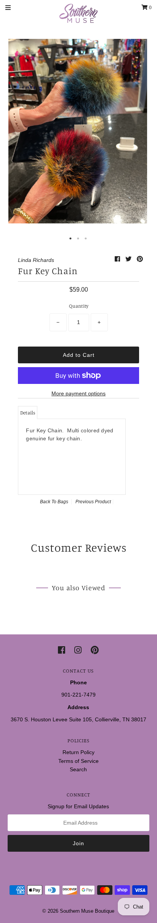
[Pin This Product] (140, 259)
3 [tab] (86, 238)
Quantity (78, 306)
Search (78, 769)
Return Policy (78, 752)
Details (27, 412)
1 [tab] (71, 238)
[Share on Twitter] (129, 259)
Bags (63, 501)
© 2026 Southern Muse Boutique (78, 911)
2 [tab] (78, 238)
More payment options (78, 393)
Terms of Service (78, 761)
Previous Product (93, 501)
